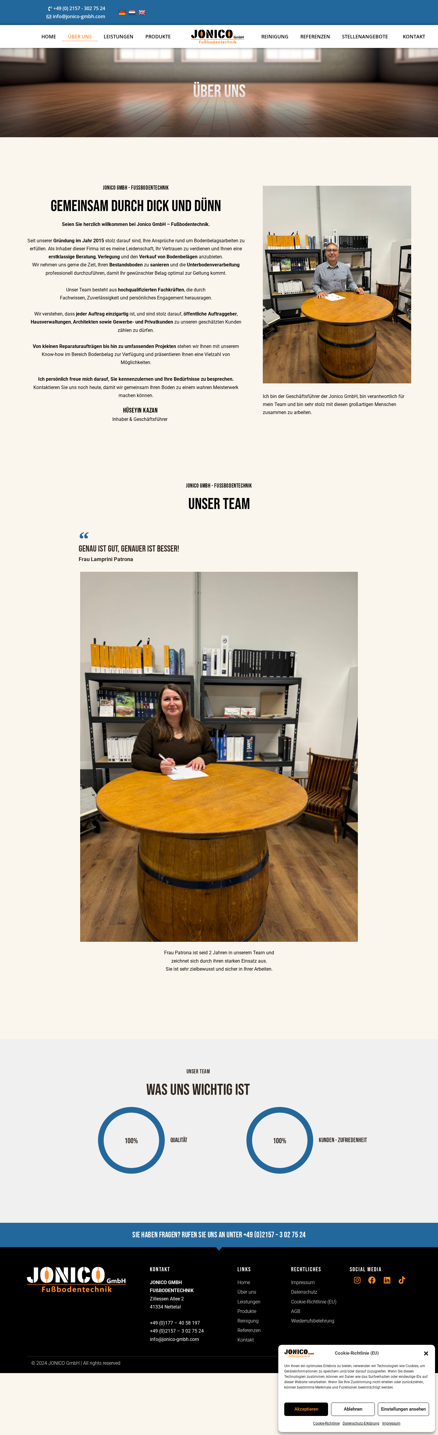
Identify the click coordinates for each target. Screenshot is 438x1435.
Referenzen (315, 36)
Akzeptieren (306, 1409)
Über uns (80, 36)
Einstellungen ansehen (403, 1409)
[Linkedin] (387, 1279)
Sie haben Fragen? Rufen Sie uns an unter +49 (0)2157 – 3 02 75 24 (219, 1235)
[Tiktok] (401, 1279)
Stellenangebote (365, 36)
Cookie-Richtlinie (326, 1423)
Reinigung (274, 36)
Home (48, 36)
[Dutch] (132, 13)
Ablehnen (353, 1409)
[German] (123, 13)
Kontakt (414, 36)
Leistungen (118, 36)
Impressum (391, 1423)
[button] (426, 1353)
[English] (142, 13)
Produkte (158, 36)
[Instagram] (357, 1279)
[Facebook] (372, 1279)
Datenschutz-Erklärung (361, 1423)
